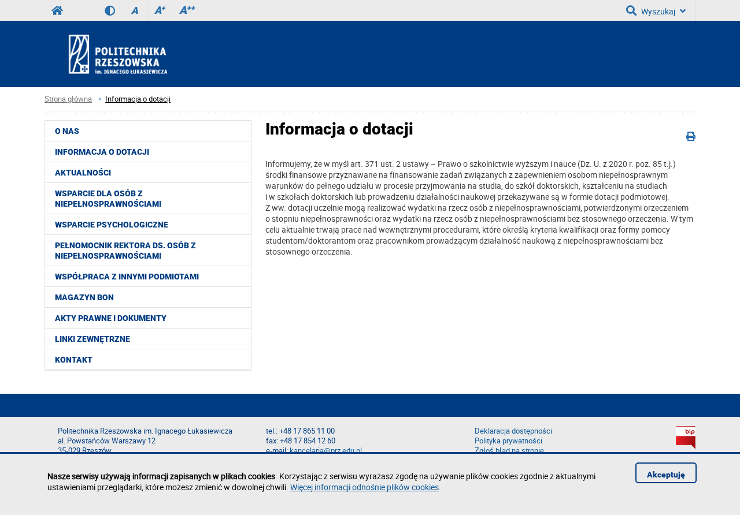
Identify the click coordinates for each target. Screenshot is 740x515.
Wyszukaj (658, 11)
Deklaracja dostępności (513, 431)
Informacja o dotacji (138, 99)
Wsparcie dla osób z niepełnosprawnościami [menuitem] (108, 198)
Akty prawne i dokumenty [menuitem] (110, 318)
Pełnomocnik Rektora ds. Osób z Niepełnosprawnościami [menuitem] (125, 250)
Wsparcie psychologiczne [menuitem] (111, 224)
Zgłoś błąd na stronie (509, 451)
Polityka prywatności (508, 441)
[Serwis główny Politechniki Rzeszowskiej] (57, 10)
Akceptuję (666, 474)
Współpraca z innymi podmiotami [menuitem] (127, 276)
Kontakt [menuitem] (73, 359)
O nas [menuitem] (67, 131)
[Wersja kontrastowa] (114, 10)
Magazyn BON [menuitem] (84, 297)
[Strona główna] (149, 53)
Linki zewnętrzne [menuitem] (92, 339)
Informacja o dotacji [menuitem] (102, 151)
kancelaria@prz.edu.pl (326, 451)
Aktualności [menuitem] (83, 172)
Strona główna (68, 99)
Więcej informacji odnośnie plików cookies (364, 487)
